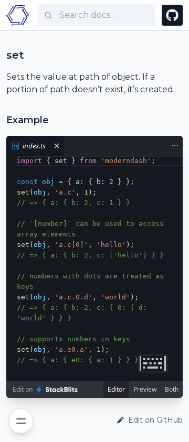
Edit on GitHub (155, 420)
